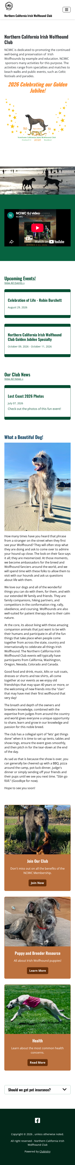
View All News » (13, 379)
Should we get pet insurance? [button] (29, 1089)
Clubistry (45, 1151)
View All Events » (14, 283)
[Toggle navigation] (67, 9)
